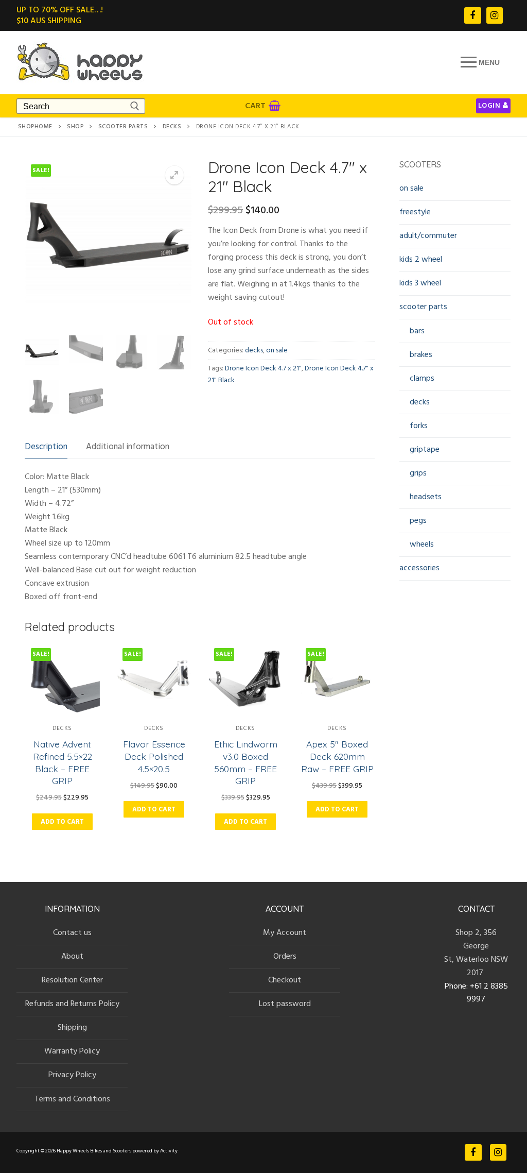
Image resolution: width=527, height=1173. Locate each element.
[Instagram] (494, 15)
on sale (277, 350)
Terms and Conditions (72, 1098)
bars (417, 330)
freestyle (415, 211)
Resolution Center (72, 979)
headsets (426, 496)
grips (418, 473)
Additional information (127, 447)
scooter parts (123, 127)
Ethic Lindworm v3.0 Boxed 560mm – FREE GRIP (245, 762)
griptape (425, 449)
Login (489, 105)
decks (172, 127)
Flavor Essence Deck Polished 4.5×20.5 (154, 756)
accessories (419, 567)
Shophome (35, 127)
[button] (174, 175)
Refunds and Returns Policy (72, 1003)
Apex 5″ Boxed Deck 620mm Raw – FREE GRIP (337, 756)
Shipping (72, 1027)
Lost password (285, 1003)
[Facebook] (472, 15)
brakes (421, 354)
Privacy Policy (72, 1074)
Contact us (72, 932)
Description (46, 447)
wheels (422, 544)
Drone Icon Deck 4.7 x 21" (263, 368)
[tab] (46, 446)
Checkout (284, 979)
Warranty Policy (72, 1051)
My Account (284, 932)
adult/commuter (428, 235)
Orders (284, 956)
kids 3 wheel (420, 282)
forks (419, 425)
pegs (418, 520)
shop (75, 127)
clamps (422, 378)
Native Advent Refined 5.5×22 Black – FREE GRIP (62, 762)
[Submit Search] (135, 106)
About (72, 956)
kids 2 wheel (420, 259)
